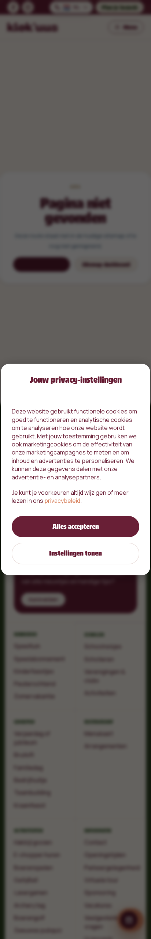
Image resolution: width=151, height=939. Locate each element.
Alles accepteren (75, 526)
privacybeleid (62, 501)
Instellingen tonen (75, 553)
